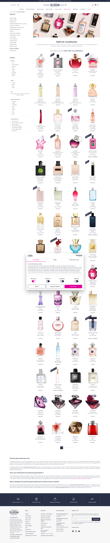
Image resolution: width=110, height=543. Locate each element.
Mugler (40, 70)
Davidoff (92, 229)
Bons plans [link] (28, 523)
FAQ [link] (41, 530)
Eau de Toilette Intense (17, 129)
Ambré (13, 103)
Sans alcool (14, 130)
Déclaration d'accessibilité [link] (47, 535)
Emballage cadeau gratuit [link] (55, 502)
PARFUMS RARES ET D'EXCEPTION (17, 27)
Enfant (13, 87)
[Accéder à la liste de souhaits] (98, 5)
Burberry (14, 74)
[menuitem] (21, 9)
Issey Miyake (58, 384)
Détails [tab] (55, 259)
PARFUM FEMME (13, 18)
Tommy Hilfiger (92, 332)
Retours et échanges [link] (46, 515)
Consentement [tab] (36, 259)
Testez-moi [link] (43, 525)
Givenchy (92, 125)
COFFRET (12, 31)
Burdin (13, 75)
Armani (13, 69)
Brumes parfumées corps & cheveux (18, 23)
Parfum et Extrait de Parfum (17, 122)
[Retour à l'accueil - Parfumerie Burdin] (55, 5)
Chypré (13, 109)
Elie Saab (58, 125)
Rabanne (75, 436)
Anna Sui (14, 66)
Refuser (36, 286)
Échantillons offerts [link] (36, 502)
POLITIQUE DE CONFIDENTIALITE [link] (16, 534)
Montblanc (92, 436)
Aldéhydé (14, 101)
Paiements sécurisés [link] (45, 517)
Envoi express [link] (49, 513)
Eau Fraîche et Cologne (17, 127)
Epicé (13, 112)
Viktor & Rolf (93, 280)
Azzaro (13, 71)
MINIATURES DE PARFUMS (15, 33)
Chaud (13, 108)
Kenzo (40, 125)
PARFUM (12, 14)
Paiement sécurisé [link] (73, 502)
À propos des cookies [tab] (74, 259)
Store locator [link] (59, 531)
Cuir (13, 111)
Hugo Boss (75, 177)
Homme (13, 82)
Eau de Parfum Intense (16, 126)
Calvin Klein (40, 229)
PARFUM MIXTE (13, 21)
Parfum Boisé (13, 50)
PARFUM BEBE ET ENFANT (15, 35)
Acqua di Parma (15, 64)
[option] (66, 25)
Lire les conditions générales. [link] (77, 523)
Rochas (93, 99)
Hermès (93, 70)
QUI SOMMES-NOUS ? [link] (14, 517)
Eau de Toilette (15, 124)
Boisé (13, 106)
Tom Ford (93, 255)
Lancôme (40, 410)
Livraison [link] (43, 513)
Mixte (13, 85)
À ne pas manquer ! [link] (29, 533)
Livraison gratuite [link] (17, 502)
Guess (75, 306)
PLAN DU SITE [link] (28, 529)
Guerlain (58, 151)
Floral (13, 114)
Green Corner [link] (28, 525)
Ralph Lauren (93, 151)
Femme (13, 84)
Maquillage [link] (28, 519)
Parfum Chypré (13, 46)
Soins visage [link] (28, 515)
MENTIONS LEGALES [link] (16, 536)
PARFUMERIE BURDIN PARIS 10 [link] (62, 513)
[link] (21, 9)
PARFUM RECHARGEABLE (15, 29)
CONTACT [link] (43, 533)
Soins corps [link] (28, 517)
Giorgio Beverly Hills (40, 307)
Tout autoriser (73, 286)
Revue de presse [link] (60, 529)
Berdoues (14, 72)
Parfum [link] (27, 513)
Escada (75, 203)
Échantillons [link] (44, 523)
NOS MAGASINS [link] (60, 510)
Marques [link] (27, 521)
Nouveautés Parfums (15, 25)
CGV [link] (10, 536)
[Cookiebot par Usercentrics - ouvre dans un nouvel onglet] (76, 256)
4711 (13, 63)
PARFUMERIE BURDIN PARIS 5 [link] (62, 518)
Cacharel (75, 125)
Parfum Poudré (13, 40)
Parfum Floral (13, 44)
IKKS (75, 332)
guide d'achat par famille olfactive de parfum (82, 478)
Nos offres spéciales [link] (30, 531)
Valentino (58, 177)
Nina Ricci (75, 70)
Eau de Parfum (15, 121)
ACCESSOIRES (13, 37)
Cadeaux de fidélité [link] (92, 502)
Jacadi (40, 384)
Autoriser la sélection (55, 286)
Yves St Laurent (58, 70)
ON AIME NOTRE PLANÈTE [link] (14, 538)
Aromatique (14, 104)
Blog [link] (26, 527)
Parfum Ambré (13, 42)
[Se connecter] (93, 5)
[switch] (48, 281)
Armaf (13, 67)
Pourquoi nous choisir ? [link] (31, 535)
